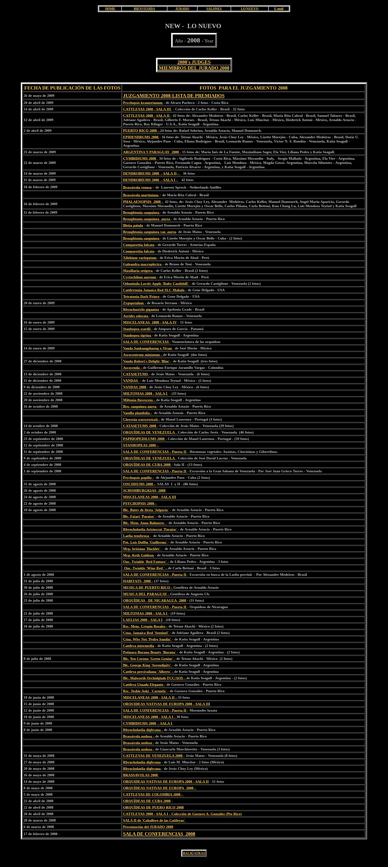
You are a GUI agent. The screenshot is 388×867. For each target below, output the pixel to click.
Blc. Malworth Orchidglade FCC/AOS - (154, 678)
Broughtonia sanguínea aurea (147, 219)
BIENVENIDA (144, 8)
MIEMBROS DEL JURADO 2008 (193, 68)
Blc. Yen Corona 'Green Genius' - (149, 659)
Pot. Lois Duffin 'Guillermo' (145, 542)
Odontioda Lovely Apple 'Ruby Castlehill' (156, 284)
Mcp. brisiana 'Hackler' (142, 549)
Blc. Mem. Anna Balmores (144, 523)
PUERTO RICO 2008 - (141, 131)
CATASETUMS (136, 374)
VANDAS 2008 (135, 387)
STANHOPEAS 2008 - (141, 445)
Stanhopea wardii (137, 329)
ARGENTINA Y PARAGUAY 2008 (151, 152)
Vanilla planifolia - (137, 413)
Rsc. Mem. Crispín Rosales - (145, 626)
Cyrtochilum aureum (140, 277)
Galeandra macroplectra (142, 264)
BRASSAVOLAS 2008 (141, 775)
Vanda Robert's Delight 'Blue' (147, 361)
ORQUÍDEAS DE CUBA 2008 (147, 465)
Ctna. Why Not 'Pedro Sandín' (147, 639)
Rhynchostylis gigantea (141, 309)
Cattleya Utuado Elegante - (144, 684)
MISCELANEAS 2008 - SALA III (149, 497)
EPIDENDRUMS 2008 (141, 137)
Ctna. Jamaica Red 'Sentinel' (146, 633)
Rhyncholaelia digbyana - (143, 730)
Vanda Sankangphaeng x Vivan (148, 348)
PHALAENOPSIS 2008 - (143, 202)
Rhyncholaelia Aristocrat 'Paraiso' (150, 529)
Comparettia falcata (138, 245)
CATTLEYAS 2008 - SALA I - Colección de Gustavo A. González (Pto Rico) (182, 814)
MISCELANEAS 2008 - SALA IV (150, 322)
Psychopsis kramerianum (143, 103)
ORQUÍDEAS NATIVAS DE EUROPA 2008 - (160, 788)
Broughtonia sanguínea (141, 212)
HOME (110, 8)
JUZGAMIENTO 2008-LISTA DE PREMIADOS (174, 95)
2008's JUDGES (194, 62)
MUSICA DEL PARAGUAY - (146, 594)
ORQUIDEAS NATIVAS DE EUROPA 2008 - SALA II (166, 781)
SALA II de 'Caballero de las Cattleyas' (154, 820)
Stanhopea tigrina (137, 335)
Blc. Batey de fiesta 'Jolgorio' (146, 510)
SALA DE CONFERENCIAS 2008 (159, 833)
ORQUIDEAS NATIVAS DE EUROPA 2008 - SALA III (166, 704)
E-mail (278, 8)
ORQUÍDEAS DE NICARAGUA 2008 (154, 600)
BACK (188, 853)
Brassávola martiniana (140, 195)
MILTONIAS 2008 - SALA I (145, 393)
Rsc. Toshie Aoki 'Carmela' (145, 691)
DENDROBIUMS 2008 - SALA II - (152, 173)
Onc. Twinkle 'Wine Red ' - (145, 568)
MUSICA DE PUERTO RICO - (148, 587)
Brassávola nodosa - (139, 736)
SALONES (214, 8)
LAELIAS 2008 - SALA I (142, 620)
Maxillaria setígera (138, 271)
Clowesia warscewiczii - (141, 419)
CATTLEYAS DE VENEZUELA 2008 (153, 756)
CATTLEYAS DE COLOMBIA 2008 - (153, 794)
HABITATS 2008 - (138, 581)
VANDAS (131, 381)
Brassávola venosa (137, 187)
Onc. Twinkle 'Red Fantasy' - (146, 562)
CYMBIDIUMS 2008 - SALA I (148, 723)
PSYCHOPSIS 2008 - (140, 503)
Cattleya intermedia (138, 646)
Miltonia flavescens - (139, 400)
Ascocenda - (133, 368)
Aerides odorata (136, 316)
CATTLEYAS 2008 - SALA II (147, 116)
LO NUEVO (249, 8)
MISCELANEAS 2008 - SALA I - (149, 717)
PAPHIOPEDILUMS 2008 (144, 439)
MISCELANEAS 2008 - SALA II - (150, 697)
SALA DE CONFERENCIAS (146, 342)
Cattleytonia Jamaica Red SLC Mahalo (154, 290)
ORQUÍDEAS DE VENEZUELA (150, 432)
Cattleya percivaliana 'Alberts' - (148, 672)
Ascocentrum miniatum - (143, 355)
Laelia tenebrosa (136, 536)
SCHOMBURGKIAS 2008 (144, 490)
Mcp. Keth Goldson (139, 555)
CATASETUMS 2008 (140, 426)
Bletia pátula (133, 225)
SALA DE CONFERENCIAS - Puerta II (155, 452)
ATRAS (199, 853)
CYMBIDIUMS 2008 (140, 158)
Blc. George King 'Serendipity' (147, 665)
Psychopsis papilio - (138, 478)
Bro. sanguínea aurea (140, 406)
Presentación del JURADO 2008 (148, 827)
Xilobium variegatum (140, 258)
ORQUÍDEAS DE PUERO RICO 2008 (153, 807)
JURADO (182, 8)
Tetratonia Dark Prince (141, 296)
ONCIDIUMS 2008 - (139, 484)
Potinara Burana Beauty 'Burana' (150, 652)
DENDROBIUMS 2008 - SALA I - (150, 180)
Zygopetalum (134, 303)
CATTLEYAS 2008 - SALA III (147, 109)
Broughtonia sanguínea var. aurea (149, 232)
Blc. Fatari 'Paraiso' (139, 516)
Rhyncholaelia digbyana (142, 762)
